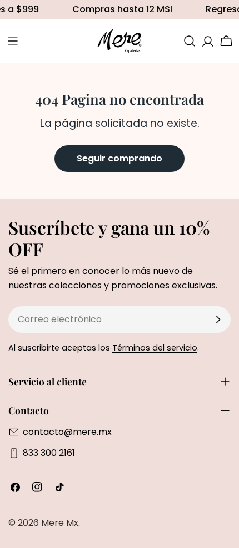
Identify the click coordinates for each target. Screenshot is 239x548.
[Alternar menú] (13, 41)
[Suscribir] (218, 319)
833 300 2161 (49, 452)
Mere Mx (59, 522)
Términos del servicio (154, 347)
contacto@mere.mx (67, 431)
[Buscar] (189, 41)
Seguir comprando (119, 158)
